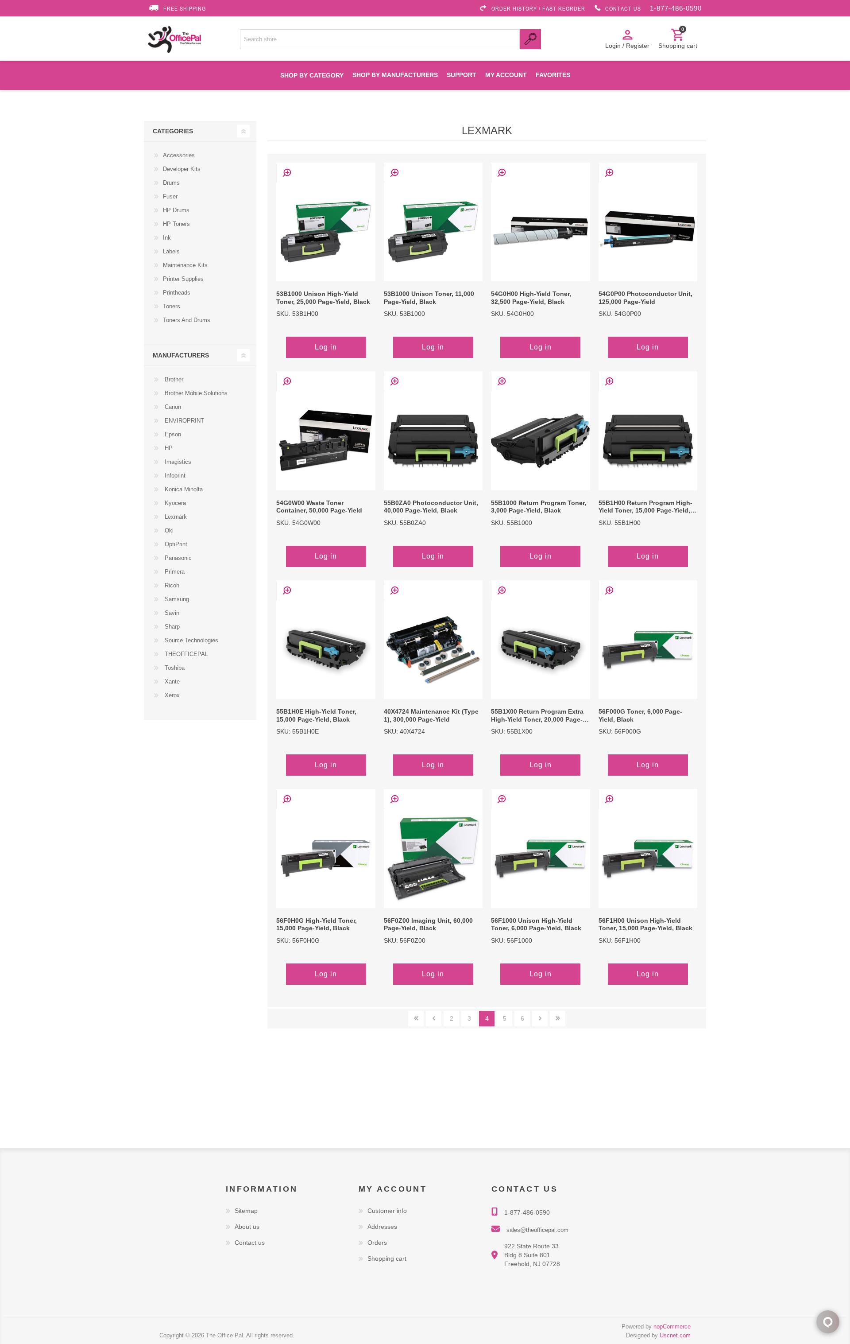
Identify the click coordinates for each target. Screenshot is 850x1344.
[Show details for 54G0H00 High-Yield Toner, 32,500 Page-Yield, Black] (540, 232)
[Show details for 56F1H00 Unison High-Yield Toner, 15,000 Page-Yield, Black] (648, 858)
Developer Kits (182, 169)
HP (168, 448)
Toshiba (174, 667)
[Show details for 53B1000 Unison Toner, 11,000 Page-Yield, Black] (433, 232)
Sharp (171, 626)
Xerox (171, 695)
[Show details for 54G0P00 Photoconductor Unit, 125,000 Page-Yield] (648, 232)
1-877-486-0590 (676, 8)
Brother (173, 379)
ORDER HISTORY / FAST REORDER (538, 8)
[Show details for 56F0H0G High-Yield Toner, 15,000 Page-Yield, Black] (325, 858)
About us (247, 1226)
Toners (171, 306)
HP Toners (176, 224)
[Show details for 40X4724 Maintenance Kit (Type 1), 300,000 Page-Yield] (433, 649)
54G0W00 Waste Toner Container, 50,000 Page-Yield (319, 507)
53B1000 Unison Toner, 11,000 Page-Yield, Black (429, 298)
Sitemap (246, 1210)
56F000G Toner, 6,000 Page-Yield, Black (640, 715)
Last (557, 1018)
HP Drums (176, 210)
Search (530, 39)
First (416, 1018)
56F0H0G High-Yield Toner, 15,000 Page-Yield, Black (316, 924)
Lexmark (175, 516)
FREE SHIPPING (184, 8)
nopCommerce (672, 1326)
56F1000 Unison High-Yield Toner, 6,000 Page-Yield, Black (536, 924)
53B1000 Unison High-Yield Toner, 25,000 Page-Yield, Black (323, 298)
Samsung (176, 599)
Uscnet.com (675, 1335)
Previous (433, 1018)
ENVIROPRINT (183, 420)
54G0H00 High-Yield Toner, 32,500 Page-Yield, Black (531, 298)
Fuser (170, 196)
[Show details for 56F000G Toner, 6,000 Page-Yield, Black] (648, 649)
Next (540, 1018)
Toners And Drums (186, 320)
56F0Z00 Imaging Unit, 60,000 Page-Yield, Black (428, 924)
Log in (326, 347)
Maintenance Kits (185, 265)
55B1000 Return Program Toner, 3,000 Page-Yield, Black (538, 507)
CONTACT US (623, 8)
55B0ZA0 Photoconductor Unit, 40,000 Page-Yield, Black (431, 507)
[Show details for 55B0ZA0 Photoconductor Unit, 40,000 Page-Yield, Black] (433, 440)
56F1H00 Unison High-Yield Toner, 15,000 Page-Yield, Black (645, 924)
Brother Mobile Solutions (195, 393)
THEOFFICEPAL (185, 654)
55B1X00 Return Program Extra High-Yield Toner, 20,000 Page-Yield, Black (537, 715)
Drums (171, 182)
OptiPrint (175, 544)
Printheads (176, 292)
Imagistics (177, 461)
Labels (171, 251)
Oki (168, 530)
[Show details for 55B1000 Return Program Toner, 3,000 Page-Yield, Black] (540, 440)
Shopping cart (386, 1258)
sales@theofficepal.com (537, 1230)
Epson (172, 434)
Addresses (382, 1226)
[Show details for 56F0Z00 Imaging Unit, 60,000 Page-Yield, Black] (433, 858)
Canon (172, 407)
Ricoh (171, 585)
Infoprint (174, 475)
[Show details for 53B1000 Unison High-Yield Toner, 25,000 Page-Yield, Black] (325, 232)
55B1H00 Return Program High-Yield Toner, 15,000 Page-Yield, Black (645, 507)
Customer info (387, 1210)
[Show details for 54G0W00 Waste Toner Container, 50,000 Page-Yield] (325, 440)
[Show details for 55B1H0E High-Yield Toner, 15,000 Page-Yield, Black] (325, 649)
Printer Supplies (183, 279)
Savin (171, 613)
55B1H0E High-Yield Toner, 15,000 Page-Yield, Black (316, 715)
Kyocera (174, 503)
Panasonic (177, 558)
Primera (174, 571)
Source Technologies (190, 640)
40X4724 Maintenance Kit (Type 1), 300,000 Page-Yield (431, 715)
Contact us (250, 1242)
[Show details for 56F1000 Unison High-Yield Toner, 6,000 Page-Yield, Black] (540, 858)
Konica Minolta (183, 489)
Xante (171, 681)
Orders (377, 1242)
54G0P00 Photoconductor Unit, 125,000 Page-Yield (645, 298)
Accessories (179, 155)
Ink (167, 237)
